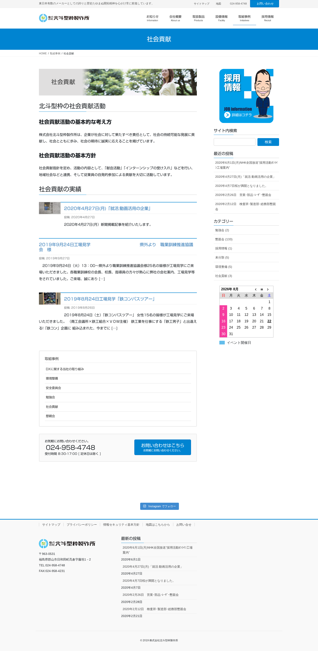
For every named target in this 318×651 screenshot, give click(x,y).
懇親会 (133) (224, 239)
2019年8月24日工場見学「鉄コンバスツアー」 (110, 299)
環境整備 (52, 378)
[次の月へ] (269, 289)
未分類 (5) (222, 257)
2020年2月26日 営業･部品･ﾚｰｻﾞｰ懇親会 (243, 195)
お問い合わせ (265, 3)
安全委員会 (53, 387)
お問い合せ (183, 524)
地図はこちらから (158, 524)
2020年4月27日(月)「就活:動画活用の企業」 (108, 208)
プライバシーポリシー (82, 524)
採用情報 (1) (223, 248)
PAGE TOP (306, 628)
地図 (218, 3)
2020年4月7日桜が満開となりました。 (241, 185)
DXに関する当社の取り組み (65, 369)
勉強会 (50, 397)
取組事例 (52, 358)
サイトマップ (201, 3)
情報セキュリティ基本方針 (121, 524)
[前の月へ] (254, 289)
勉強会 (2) (222, 230)
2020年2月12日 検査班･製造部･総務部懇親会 (245, 206)
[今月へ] (262, 289)
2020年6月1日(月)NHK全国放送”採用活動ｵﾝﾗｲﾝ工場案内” (246, 165)
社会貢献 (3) (223, 276)
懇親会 (50, 416)
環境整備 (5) (223, 266)
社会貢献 (52, 406)
